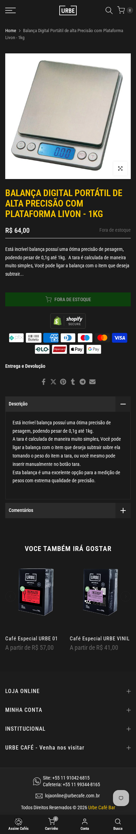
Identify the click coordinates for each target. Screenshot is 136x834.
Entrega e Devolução (25, 366)
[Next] (125, 596)
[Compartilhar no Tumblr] (73, 382)
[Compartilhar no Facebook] (43, 382)
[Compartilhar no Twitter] (53, 382)
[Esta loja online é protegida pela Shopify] (68, 320)
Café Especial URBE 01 (31, 638)
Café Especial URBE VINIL (100, 638)
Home (10, 30)
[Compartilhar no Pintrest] (63, 382)
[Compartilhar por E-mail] (92, 382)
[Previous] (10, 596)
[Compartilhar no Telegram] (83, 382)
